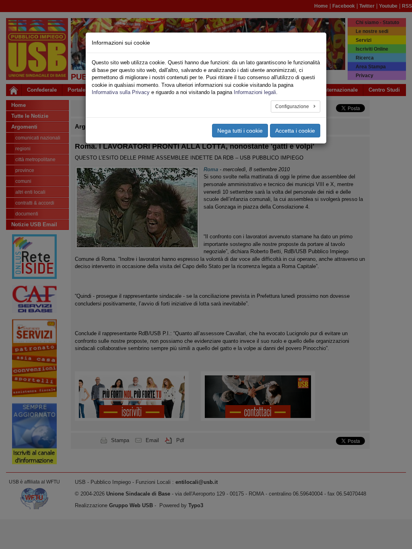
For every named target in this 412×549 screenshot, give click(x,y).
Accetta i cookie (295, 130)
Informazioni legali (255, 92)
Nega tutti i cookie (240, 130)
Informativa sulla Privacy (121, 92)
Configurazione (292, 106)
